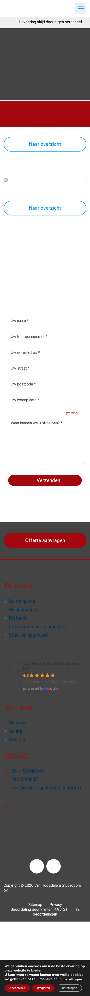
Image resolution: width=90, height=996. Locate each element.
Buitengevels (22, 601)
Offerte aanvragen (45, 540)
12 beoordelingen (56, 912)
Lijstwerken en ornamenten (37, 626)
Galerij (15, 731)
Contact (17, 739)
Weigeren (43, 988)
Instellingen (69, 988)
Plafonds (18, 618)
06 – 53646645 (28, 771)
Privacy (55, 904)
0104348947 (25, 779)
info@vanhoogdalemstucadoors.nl (48, 788)
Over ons (18, 723)
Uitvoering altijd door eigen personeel (50, 22)
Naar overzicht (45, 144)
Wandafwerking (25, 610)
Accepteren (17, 988)
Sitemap (35, 904)
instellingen (72, 979)
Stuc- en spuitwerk (28, 635)
